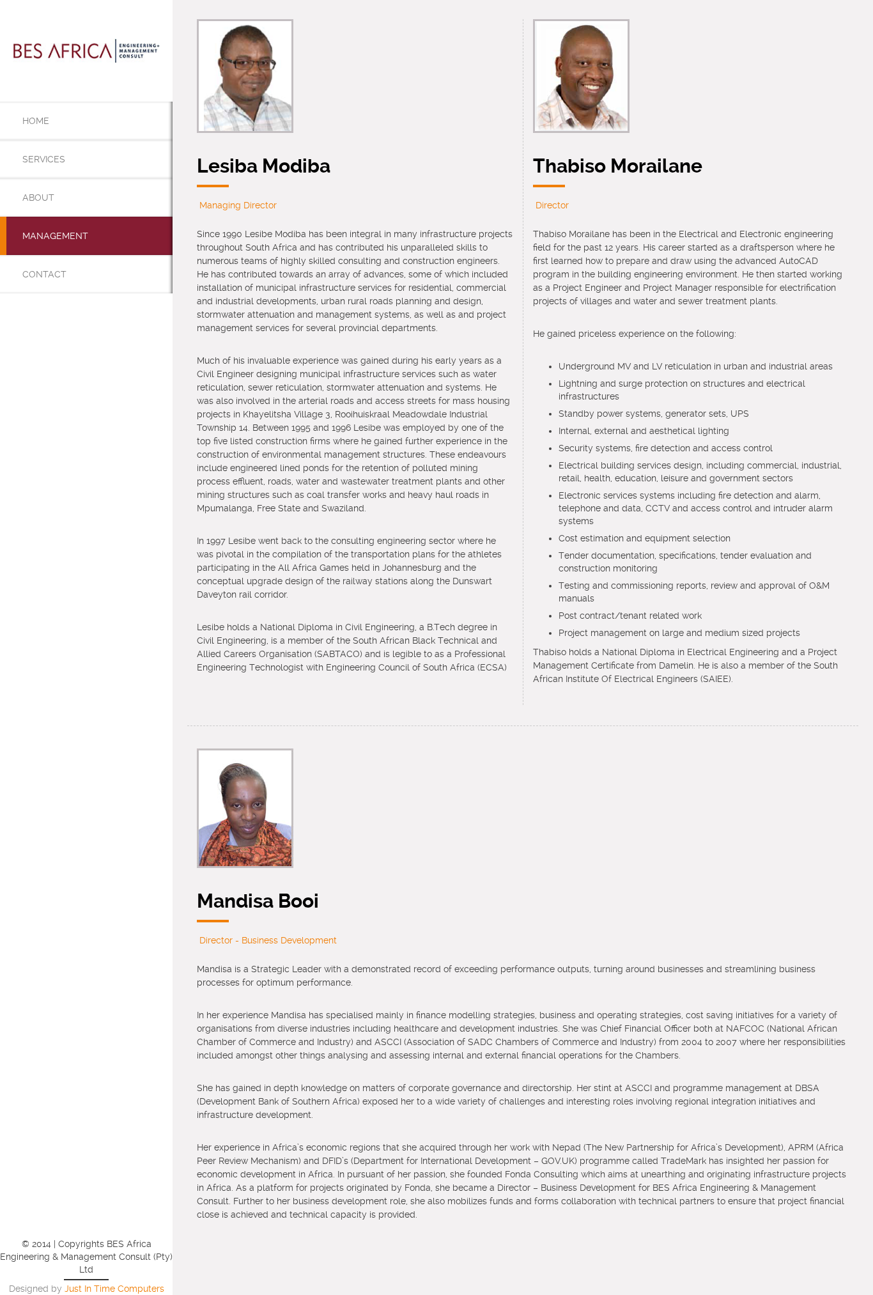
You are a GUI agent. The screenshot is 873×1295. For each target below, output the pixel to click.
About (38, 197)
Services (43, 159)
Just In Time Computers (114, 1288)
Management (55, 236)
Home (35, 121)
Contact (44, 274)
